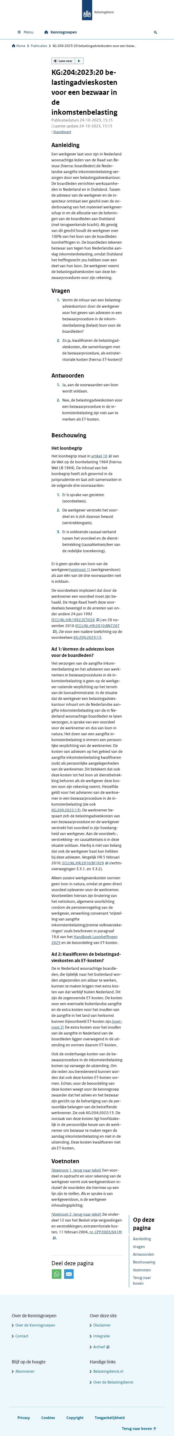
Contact (21, 1336)
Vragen (139, 1246)
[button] (67, 61)
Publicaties (39, 46)
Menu (28, 32)
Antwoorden (143, 1254)
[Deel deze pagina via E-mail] (69, 1274)
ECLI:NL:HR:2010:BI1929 (83, 863)
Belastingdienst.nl (108, 1371)
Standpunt (62, 132)
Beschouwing (144, 1262)
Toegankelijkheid (110, 1417)
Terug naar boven (142, 1280)
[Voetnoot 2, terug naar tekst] (76, 1214)
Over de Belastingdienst (113, 1382)
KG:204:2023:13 (87, 637)
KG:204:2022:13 (65, 810)
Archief (99, 1347)
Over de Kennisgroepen (35, 1325)
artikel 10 (99, 456)
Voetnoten (142, 1270)
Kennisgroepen (64, 32)
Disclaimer (102, 1325)
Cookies (48, 1417)
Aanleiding (142, 1238)
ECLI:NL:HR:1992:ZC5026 (74, 620)
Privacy (23, 1417)
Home (20, 46)
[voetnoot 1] (79, 569)
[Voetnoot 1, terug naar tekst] (76, 1170)
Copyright (74, 1417)
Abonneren (24, 1371)
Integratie (101, 1336)
